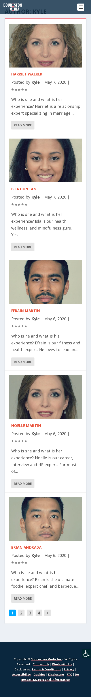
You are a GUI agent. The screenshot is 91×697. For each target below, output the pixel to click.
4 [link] (39, 613)
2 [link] (21, 613)
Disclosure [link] (56, 674)
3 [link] (30, 613)
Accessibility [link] (21, 674)
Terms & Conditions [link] (46, 669)
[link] (86, 653)
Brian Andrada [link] (26, 547)
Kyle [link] (35, 82)
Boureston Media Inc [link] (46, 659)
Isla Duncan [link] (24, 189)
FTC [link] (69, 674)
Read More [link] (23, 125)
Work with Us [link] (62, 664)
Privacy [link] (69, 669)
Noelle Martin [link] (26, 425)
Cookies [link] (39, 674)
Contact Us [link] (41, 664)
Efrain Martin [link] (25, 310)
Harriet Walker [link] (26, 74)
